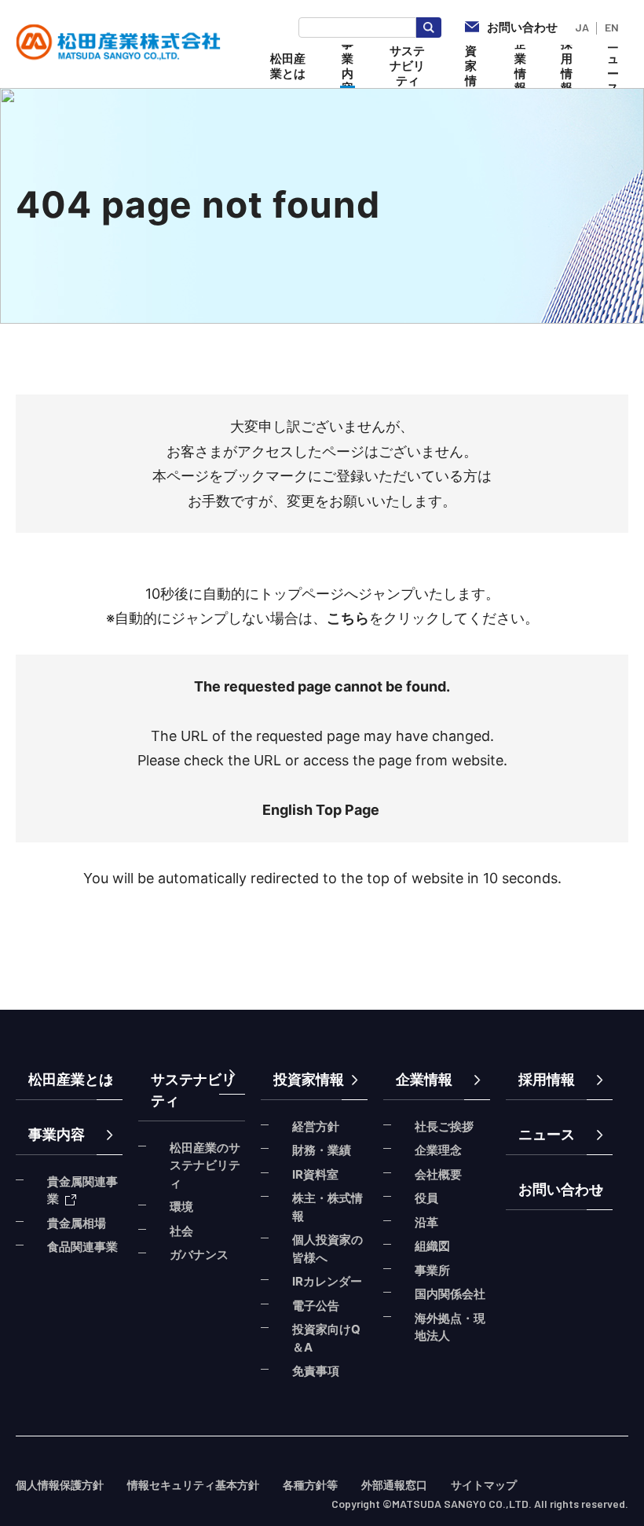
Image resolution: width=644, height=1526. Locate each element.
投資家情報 (308, 1079)
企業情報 (424, 1079)
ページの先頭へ (612, 1053)
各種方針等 (310, 1484)
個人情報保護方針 (60, 1484)
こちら (348, 618)
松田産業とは (70, 1079)
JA (582, 27)
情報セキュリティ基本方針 (193, 1484)
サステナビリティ (193, 1090)
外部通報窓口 (394, 1484)
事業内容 (56, 1134)
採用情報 (546, 1079)
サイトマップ (484, 1484)
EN (612, 27)
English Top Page (322, 810)
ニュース (546, 1134)
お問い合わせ (560, 1189)
